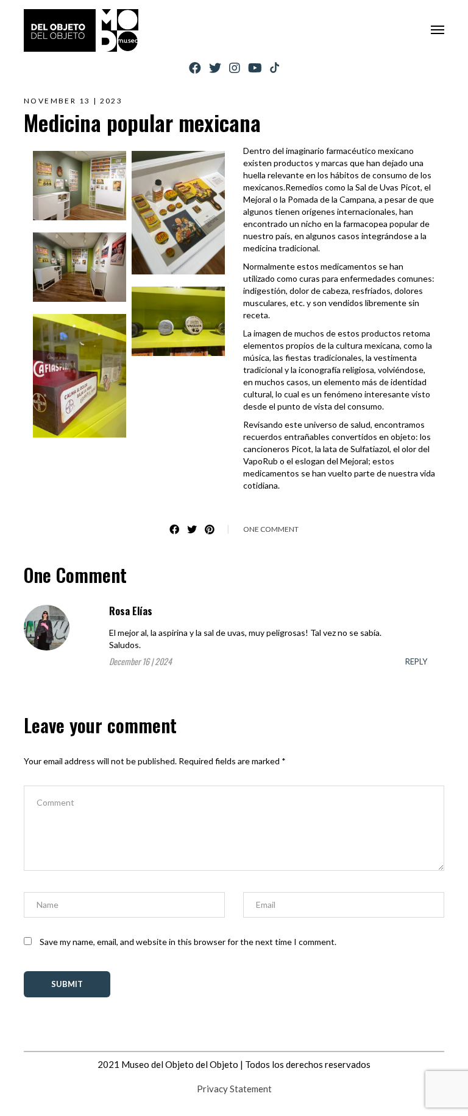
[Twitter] (215, 67)
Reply (416, 661)
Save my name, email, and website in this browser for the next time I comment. (188, 941)
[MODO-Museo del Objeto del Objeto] (81, 30)
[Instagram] (234, 67)
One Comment (271, 529)
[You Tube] (255, 67)
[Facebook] (195, 67)
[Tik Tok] (274, 68)
